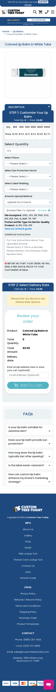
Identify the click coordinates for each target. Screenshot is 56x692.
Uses (28, 572)
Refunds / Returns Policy (28, 599)
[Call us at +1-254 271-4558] (47, 12)
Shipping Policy (28, 611)
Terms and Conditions (28, 605)
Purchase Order (28, 618)
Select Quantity (17, 144)
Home (5, 31)
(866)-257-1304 (32, 639)
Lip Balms (18, 31)
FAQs (28, 541)
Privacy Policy (28, 593)
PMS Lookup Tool (28, 553)
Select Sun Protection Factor (21, 170)
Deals (28, 547)
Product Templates (28, 624)
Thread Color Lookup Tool (28, 559)
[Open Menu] (52, 12)
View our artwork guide (18, 228)
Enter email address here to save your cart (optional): (25, 369)
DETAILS (28, 5)
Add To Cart (30, 385)
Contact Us (28, 565)
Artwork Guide (28, 578)
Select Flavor (12, 157)
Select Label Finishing (16, 183)
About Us (28, 529)
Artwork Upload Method (18, 196)
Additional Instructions (17, 234)
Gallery (28, 535)
